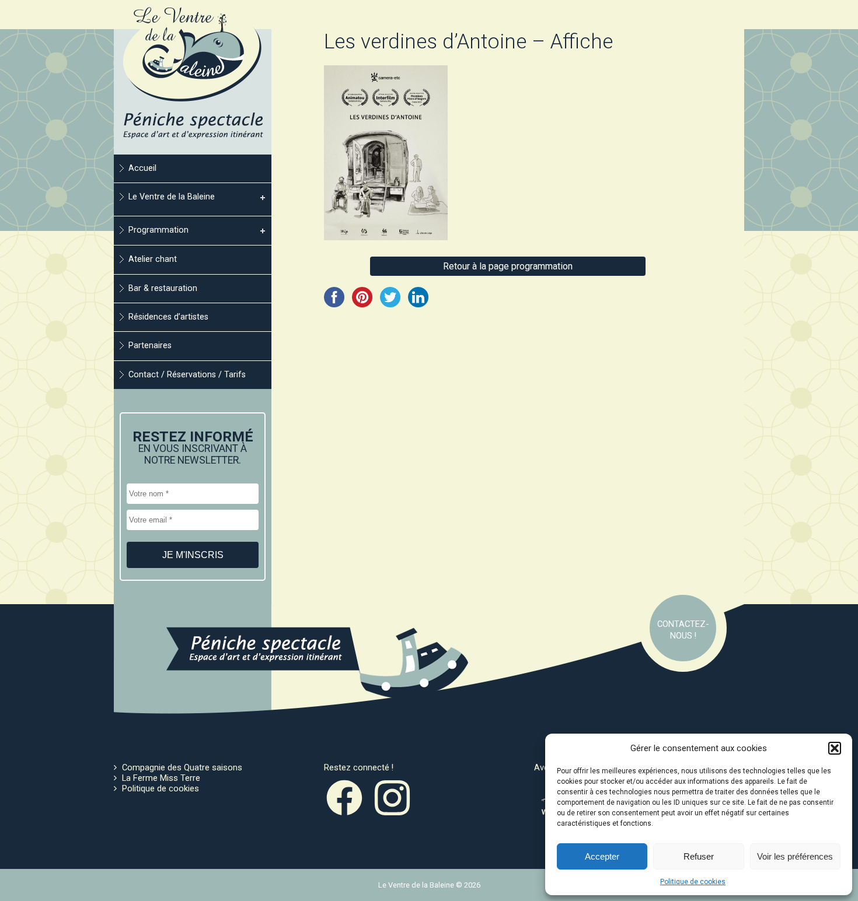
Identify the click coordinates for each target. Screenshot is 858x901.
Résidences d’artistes (168, 317)
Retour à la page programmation (508, 266)
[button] (834, 748)
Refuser (698, 856)
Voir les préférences (795, 856)
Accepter (602, 856)
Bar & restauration (162, 288)
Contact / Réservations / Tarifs (187, 375)
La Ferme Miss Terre (161, 778)
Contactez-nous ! (683, 630)
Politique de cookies (693, 882)
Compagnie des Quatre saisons (182, 767)
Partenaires (150, 345)
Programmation (158, 230)
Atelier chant (152, 259)
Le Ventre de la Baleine (171, 197)
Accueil (142, 168)
